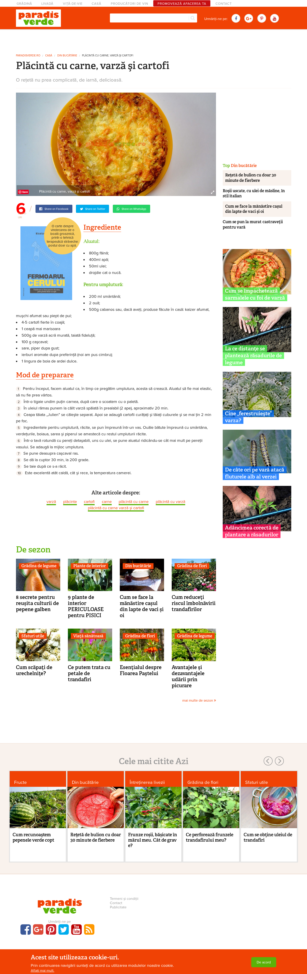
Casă (96, 4)
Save (25, 191)
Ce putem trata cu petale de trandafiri (89, 673)
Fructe (20, 782)
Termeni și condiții (124, 898)
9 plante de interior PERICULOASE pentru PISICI (86, 606)
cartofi (89, 501)
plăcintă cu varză (170, 501)
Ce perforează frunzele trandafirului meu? (209, 837)
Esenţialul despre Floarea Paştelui (141, 670)
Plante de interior (89, 566)
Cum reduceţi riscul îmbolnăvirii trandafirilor (194, 603)
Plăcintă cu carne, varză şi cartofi (107, 55)
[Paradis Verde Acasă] (38, 18)
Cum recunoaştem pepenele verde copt (33, 837)
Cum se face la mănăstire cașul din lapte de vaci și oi (142, 606)
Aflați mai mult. (42, 970)
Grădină (24, 4)
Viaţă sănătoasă (88, 636)
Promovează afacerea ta (182, 4)
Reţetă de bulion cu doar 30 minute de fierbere (250, 177)
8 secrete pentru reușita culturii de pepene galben (37, 603)
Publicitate (118, 907)
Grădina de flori (192, 566)
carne (107, 501)
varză (51, 501)
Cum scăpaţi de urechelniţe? (34, 670)
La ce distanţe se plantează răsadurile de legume (253, 355)
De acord (264, 962)
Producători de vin (129, 4)
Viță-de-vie (72, 4)
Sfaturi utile (32, 636)
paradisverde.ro (28, 55)
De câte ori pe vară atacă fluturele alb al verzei (254, 473)
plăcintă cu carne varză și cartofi (116, 507)
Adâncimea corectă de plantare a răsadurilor (251, 531)
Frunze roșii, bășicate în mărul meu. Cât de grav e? (152, 840)
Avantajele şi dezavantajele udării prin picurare (188, 676)
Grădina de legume (38, 566)
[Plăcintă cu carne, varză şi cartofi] (116, 144)
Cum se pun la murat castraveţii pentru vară (253, 224)
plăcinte (70, 501)
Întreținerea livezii (147, 782)
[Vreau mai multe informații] (46, 263)
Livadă (47, 4)
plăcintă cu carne (134, 501)
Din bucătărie (67, 55)
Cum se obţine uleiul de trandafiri (268, 837)
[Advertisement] (153, 40)
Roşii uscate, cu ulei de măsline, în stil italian (254, 193)
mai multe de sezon (198, 700)
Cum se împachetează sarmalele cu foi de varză (255, 294)
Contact (224, 4)
